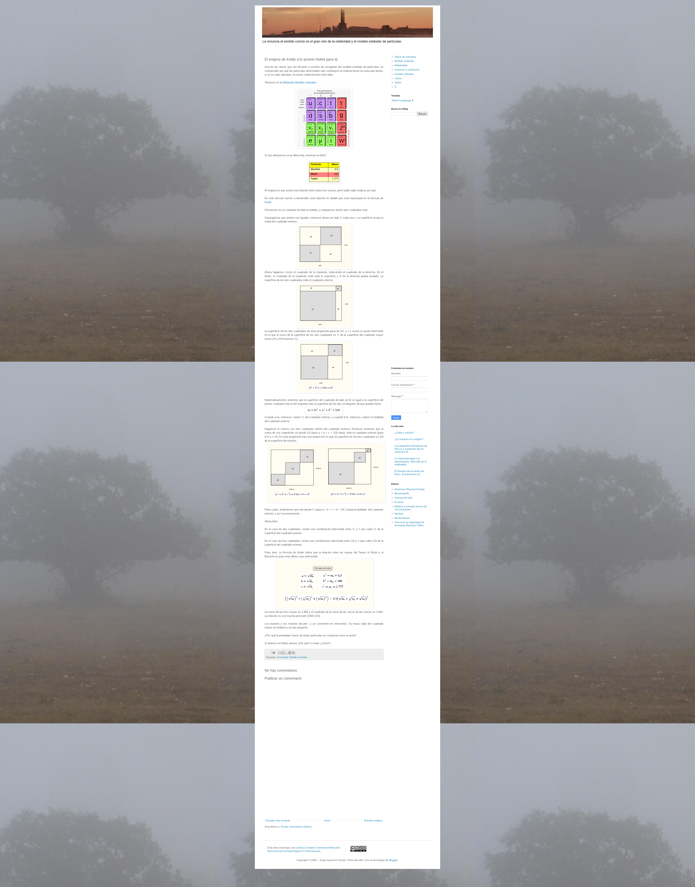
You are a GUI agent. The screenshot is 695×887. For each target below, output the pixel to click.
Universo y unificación (407, 69)
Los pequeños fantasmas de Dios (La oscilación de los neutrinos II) (411, 448)
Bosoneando (402, 493)
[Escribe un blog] (283, 652)
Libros (398, 78)
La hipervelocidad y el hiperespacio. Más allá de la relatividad (411, 461)
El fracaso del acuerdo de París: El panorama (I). (409, 473)
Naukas (399, 513)
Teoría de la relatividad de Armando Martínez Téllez (409, 524)
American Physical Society (410, 489)
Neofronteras (402, 517)
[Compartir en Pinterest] (293, 652)
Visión (398, 82)
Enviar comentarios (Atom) (296, 826)
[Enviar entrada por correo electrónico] (273, 652)
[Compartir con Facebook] (290, 652)
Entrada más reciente (278, 820)
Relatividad (401, 65)
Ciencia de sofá (403, 497)
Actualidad (282, 657)
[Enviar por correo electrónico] (279, 652)
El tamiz (399, 502)
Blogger (393, 860)
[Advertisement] (324, 788)
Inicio (327, 820)
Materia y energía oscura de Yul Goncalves (411, 508)
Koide (268, 202)
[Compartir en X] (286, 652)
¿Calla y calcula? (404, 432)
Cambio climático (404, 74)
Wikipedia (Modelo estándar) (299, 82)
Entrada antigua (373, 820)
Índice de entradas (405, 56)
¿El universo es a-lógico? (409, 439)
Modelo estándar (298, 657)
